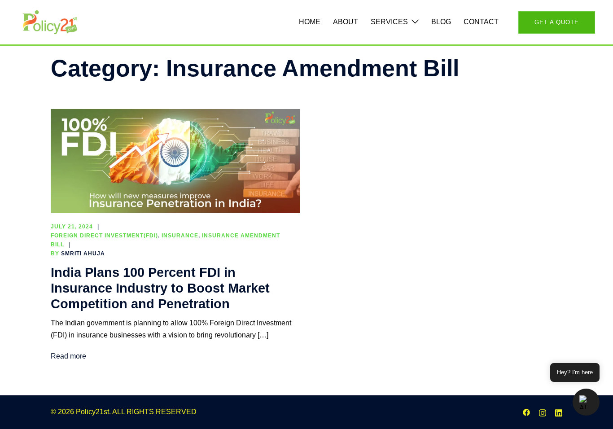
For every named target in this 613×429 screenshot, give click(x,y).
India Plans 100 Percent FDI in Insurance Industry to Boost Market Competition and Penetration (160, 288)
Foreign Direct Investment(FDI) (104, 235)
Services (389, 22)
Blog (441, 22)
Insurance (180, 235)
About (345, 22)
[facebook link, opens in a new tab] (526, 412)
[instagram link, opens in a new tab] (542, 412)
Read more (68, 356)
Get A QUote (556, 22)
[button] (586, 402)
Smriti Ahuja (83, 253)
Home (309, 22)
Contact (481, 22)
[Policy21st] (50, 22)
